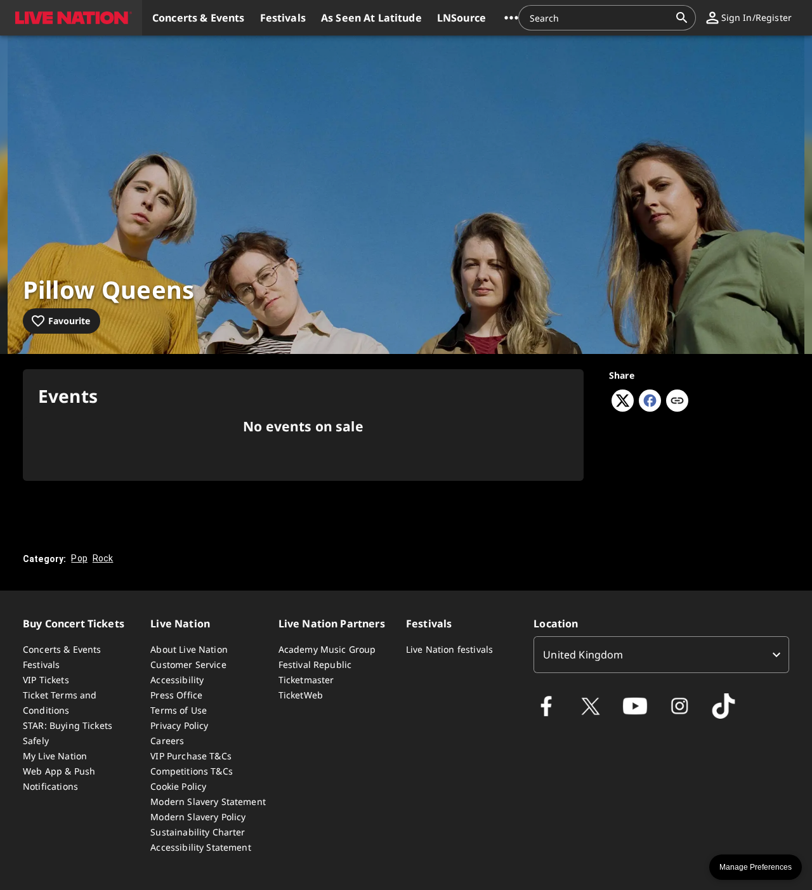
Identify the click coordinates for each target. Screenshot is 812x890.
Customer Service (188, 664)
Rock (103, 558)
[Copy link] (677, 401)
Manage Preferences (755, 867)
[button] (71, 18)
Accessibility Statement (200, 847)
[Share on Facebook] (650, 408)
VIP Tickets (46, 680)
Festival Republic (315, 664)
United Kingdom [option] (583, 655)
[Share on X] (623, 408)
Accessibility (177, 680)
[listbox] (661, 654)
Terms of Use (178, 710)
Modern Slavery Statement (208, 801)
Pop (79, 558)
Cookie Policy (178, 786)
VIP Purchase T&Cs (191, 756)
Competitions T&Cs (191, 771)
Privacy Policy (179, 725)
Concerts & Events (62, 649)
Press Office (176, 695)
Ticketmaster (306, 680)
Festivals (41, 664)
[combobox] (599, 17)
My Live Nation (55, 756)
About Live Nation (189, 649)
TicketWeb (300, 695)
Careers (167, 741)
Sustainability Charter (197, 832)
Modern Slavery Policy (198, 817)
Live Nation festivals (449, 649)
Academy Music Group (327, 649)
